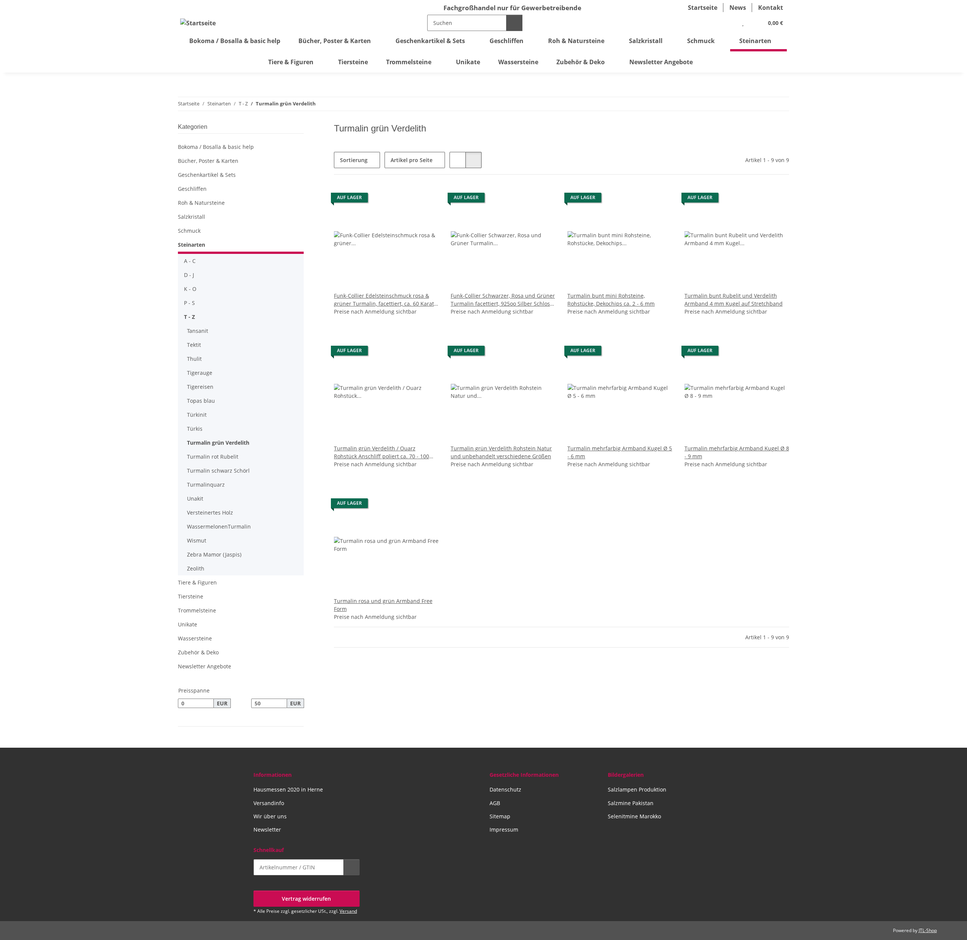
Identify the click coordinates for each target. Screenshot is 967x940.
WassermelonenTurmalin (219, 526)
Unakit (195, 498)
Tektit (194, 344)
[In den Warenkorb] (351, 867)
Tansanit (197, 330)
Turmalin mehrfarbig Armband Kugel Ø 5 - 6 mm (619, 452)
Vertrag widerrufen (306, 898)
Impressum (504, 829)
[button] (727, 22)
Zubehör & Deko (198, 652)
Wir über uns (270, 816)
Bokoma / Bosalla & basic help (216, 146)
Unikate (187, 624)
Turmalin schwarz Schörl (218, 470)
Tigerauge (199, 372)
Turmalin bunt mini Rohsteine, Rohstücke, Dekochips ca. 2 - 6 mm (611, 299)
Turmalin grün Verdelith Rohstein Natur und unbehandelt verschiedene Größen (501, 452)
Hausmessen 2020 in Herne (288, 789)
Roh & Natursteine (201, 202)
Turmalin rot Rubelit (212, 456)
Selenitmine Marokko (634, 816)
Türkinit (197, 414)
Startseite (702, 7)
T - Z (189, 316)
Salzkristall (191, 216)
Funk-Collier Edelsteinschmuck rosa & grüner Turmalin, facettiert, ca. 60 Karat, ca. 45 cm (384, 300)
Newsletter (267, 829)
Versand (348, 911)
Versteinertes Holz (210, 512)
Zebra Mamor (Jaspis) (214, 554)
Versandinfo (268, 803)
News (737, 7)
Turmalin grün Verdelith (218, 442)
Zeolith (195, 568)
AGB (495, 803)
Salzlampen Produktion (637, 789)
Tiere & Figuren (197, 582)
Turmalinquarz (206, 484)
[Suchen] (514, 23)
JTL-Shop (928, 930)
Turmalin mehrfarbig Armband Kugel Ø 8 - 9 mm (736, 452)
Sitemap (500, 816)
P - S (189, 302)
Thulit (194, 358)
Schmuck (189, 230)
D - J (189, 274)
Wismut (196, 540)
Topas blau (201, 400)
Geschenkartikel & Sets (207, 174)
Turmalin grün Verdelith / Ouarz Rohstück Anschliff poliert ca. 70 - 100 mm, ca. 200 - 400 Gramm (381, 452)
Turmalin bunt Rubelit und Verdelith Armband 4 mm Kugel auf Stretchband (733, 299)
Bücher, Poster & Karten (208, 160)
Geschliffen (192, 188)
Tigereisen (200, 386)
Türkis (194, 428)
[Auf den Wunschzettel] (425, 199)
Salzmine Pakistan (630, 803)
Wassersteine (195, 638)
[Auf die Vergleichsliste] (406, 199)
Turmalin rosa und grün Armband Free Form (383, 604)
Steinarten (191, 244)
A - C (190, 260)
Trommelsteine (197, 610)
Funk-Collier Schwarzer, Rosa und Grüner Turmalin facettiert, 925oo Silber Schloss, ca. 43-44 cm (503, 300)
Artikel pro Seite (412, 160)
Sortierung (354, 160)
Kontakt (770, 7)
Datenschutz (505, 789)
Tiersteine (190, 596)
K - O (190, 288)
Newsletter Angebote (204, 666)
